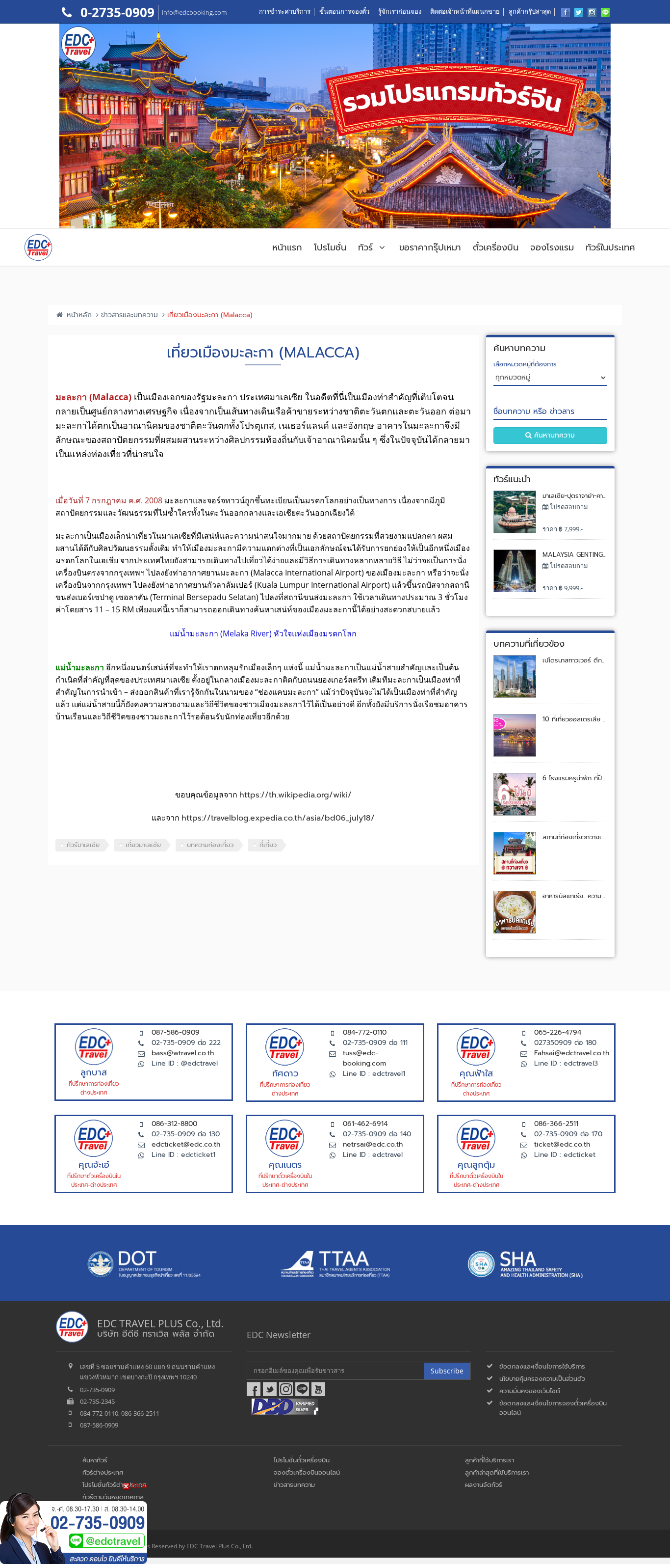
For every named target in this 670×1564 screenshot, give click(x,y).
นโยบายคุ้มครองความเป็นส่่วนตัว (542, 1378)
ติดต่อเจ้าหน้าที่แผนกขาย (465, 11)
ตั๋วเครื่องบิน (495, 247)
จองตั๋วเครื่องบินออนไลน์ (307, 1472)
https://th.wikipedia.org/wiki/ (295, 795)
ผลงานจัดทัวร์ (483, 1484)
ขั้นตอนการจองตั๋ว (344, 11)
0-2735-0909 (116, 12)
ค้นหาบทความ (553, 435)
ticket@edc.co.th (562, 1144)
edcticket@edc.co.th (186, 1144)
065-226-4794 (557, 1032)
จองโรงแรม (552, 247)
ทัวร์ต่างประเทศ (102, 1472)
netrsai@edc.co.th (373, 1144)
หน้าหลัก (78, 315)
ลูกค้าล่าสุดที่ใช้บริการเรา (497, 1472)
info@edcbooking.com (194, 12)
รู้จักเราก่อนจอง (399, 11)
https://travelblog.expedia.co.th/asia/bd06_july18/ (278, 818)
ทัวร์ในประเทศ (610, 247)
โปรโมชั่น (330, 247)
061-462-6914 (365, 1124)
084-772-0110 (365, 1032)
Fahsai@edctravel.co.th (571, 1053)
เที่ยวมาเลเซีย (143, 845)
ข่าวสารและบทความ (129, 315)
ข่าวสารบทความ (294, 1484)
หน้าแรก (287, 247)
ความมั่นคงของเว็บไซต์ (529, 1391)
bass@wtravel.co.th (183, 1053)
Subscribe (447, 1370)
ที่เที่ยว (268, 845)
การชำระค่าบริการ (284, 11)
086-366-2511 (556, 1124)
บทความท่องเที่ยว (210, 845)
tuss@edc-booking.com (364, 1058)
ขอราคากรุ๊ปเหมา (430, 247)
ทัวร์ (367, 247)
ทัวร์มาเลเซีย (83, 845)
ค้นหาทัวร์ (94, 1460)
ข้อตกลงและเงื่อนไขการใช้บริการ (542, 1366)
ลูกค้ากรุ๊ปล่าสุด (530, 11)
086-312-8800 (174, 1124)
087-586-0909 (176, 1032)
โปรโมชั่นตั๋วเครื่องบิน (302, 1460)
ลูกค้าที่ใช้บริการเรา (489, 1460)
